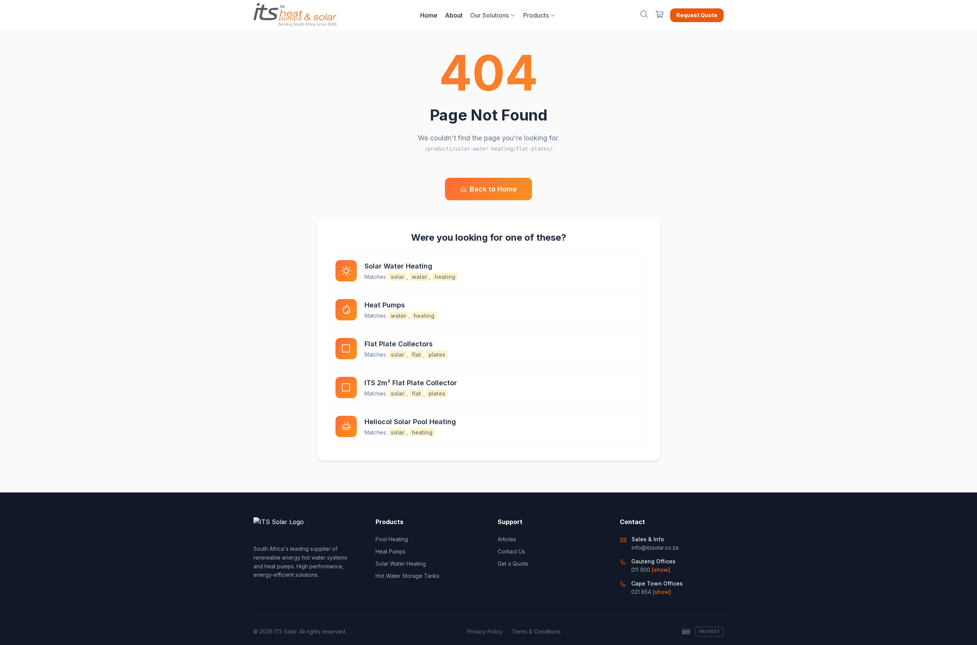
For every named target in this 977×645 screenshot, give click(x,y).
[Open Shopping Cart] (659, 15)
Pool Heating (392, 539)
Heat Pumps (391, 551)
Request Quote (696, 15)
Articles (507, 539)
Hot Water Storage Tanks (407, 576)
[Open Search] (644, 15)
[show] (661, 569)
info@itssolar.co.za (655, 547)
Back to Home (493, 189)
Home (428, 15)
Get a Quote (513, 563)
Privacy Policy (485, 631)
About (454, 15)
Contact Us (511, 551)
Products (536, 15)
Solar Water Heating (401, 563)
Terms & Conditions (536, 631)
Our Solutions (489, 15)
